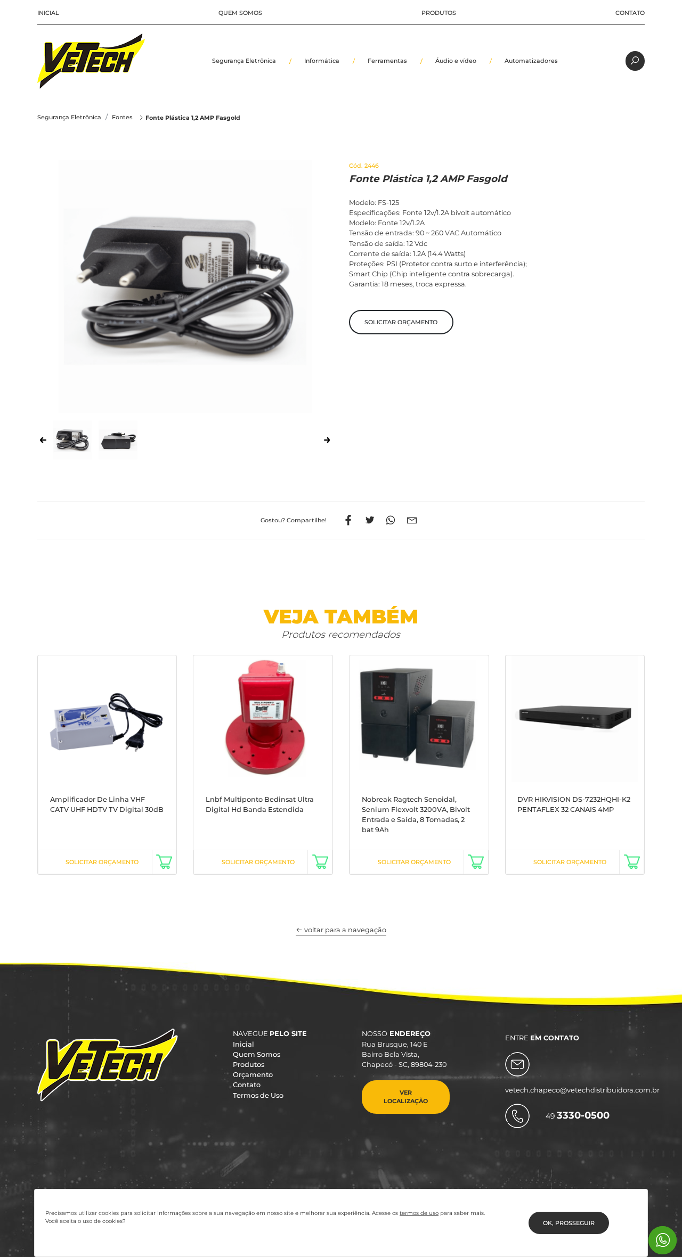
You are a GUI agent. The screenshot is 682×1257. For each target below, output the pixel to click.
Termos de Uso (258, 1095)
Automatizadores (531, 60)
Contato (630, 13)
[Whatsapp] (391, 520)
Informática (321, 60)
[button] (401, 322)
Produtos (438, 13)
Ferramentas (387, 60)
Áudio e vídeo (455, 60)
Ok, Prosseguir (569, 1223)
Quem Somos (240, 13)
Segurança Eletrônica (244, 60)
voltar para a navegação (344, 930)
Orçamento (253, 1075)
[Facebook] (349, 520)
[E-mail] (412, 520)
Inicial (48, 13)
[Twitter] (369, 520)
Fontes (122, 117)
